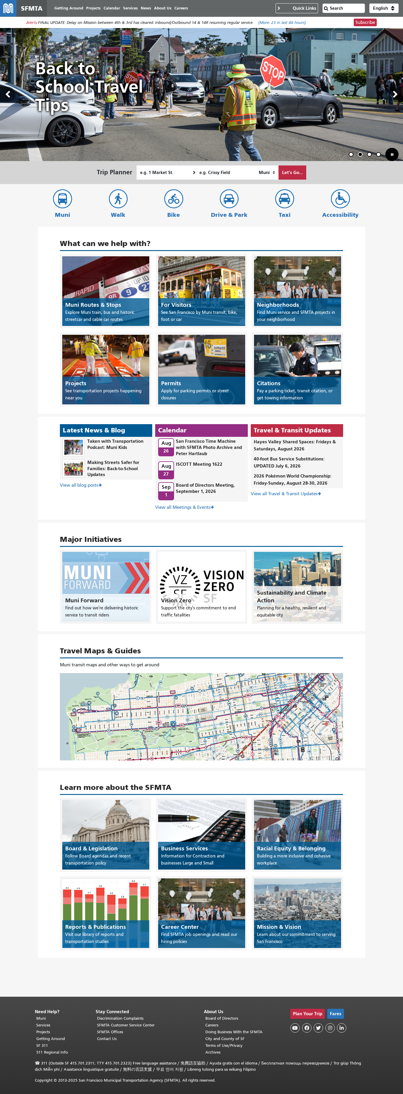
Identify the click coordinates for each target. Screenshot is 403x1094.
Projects (43, 1031)
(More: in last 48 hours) (282, 22)
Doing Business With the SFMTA (234, 1031)
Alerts (31, 22)
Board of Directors (221, 1018)
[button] (384, 8)
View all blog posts (79, 485)
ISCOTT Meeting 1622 (199, 464)
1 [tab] (352, 155)
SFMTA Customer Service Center (126, 1025)
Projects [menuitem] (93, 8)
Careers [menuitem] (181, 8)
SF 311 (42, 1045)
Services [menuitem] (130, 8)
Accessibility (340, 214)
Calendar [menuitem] (112, 8)
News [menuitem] (146, 8)
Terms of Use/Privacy (224, 1045)
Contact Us (107, 1038)
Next (395, 94)
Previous (7, 94)
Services (43, 1025)
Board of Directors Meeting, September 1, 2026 (205, 488)
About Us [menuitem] (162, 8)
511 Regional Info (52, 1052)
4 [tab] (380, 155)
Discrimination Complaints (120, 1018)
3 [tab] (370, 155)
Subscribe (365, 22)
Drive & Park (229, 214)
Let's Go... (292, 172)
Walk (118, 214)
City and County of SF (225, 1038)
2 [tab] (361, 155)
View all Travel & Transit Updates (284, 493)
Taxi (285, 214)
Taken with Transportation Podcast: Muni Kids (115, 444)
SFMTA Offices (110, 1031)
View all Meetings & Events (182, 507)
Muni (62, 214)
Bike (173, 214)
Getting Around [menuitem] (68, 8)
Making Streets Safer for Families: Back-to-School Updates (113, 469)
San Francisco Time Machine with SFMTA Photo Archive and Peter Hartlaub (209, 447)
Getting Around (50, 1038)
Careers (211, 1025)
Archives (212, 1052)
